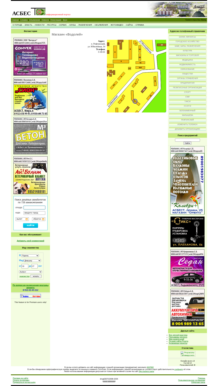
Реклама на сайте (20, 378)
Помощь (201, 378)
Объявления (34, 20)
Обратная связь (198, 382)
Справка (24, 20)
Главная (15, 20)
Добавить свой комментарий (30, 241)
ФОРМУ (150, 367)
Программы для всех (178, 337)
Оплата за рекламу (21, 380)
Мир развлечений (176, 339)
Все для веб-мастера (178, 335)
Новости (45, 20)
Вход (65, 20)
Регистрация (55, 20)
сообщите (178, 369)
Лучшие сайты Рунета (178, 341)
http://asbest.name (146, 371)
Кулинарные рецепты (178, 343)
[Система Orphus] (30, 297)
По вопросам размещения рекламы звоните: (31, 286)
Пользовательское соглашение (191, 380)
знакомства (24, 276)
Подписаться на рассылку (24, 382)
